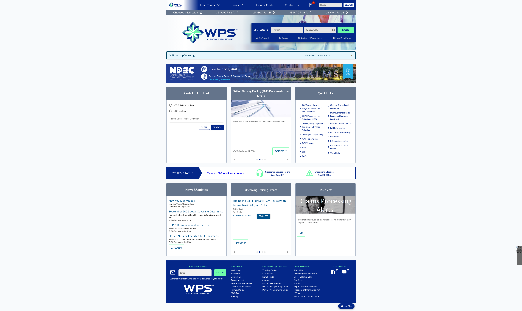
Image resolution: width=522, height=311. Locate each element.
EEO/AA (235, 293)
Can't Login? (264, 38)
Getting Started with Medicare (339, 107)
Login (345, 30)
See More (240, 243)
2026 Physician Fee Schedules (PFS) (311, 117)
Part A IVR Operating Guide (275, 286)
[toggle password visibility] (333, 30)
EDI (304, 151)
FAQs (304, 156)
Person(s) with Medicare (305, 273)
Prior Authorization (339, 141)
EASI (304, 147)
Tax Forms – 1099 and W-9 (306, 296)
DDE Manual (308, 143)
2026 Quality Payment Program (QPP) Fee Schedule (312, 126)
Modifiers (335, 136)
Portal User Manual (343, 38)
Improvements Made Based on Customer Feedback (340, 115)
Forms (297, 283)
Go (301, 232)
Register (285, 38)
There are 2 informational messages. (225, 173)
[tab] (257, 160)
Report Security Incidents (305, 286)
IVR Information (337, 128)
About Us (298, 270)
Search (349, 5)
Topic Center (207, 5)
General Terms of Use (241, 286)
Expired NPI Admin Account (312, 38)
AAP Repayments (310, 138)
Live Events (267, 273)
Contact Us (292, 5)
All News (176, 248)
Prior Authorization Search (339, 147)
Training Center (265, 5)
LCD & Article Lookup (340, 132)
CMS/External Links (303, 276)
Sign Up (220, 272)
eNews (265, 280)
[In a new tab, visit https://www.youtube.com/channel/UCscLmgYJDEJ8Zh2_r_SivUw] (345, 272)
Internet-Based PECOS (341, 123)
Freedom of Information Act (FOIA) (307, 291)
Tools (235, 5)
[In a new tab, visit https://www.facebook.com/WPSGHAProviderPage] (334, 272)
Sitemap (234, 296)
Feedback (235, 273)
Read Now (281, 151)
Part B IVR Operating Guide (275, 289)
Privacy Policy (237, 289)
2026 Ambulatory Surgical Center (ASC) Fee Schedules (312, 108)
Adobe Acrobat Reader (242, 283)
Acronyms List (237, 280)
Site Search (299, 280)
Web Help (335, 153)
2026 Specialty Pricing (312, 134)
